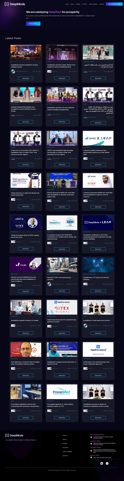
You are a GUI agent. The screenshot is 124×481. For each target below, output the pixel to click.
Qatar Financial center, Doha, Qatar (102, 457)
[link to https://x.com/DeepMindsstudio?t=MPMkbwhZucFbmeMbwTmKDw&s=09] (107, 463)
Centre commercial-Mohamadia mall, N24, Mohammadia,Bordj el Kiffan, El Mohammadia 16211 (104, 451)
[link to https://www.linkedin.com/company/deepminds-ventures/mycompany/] (101, 463)
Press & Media (93, 4)
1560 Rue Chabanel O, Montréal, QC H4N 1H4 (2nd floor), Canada (104, 444)
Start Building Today (114, 4)
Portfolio (84, 4)
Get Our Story (33, 23)
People (78, 4)
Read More (26, 78)
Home (67, 4)
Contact (101, 4)
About (72, 4)
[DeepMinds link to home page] (13, 4)
